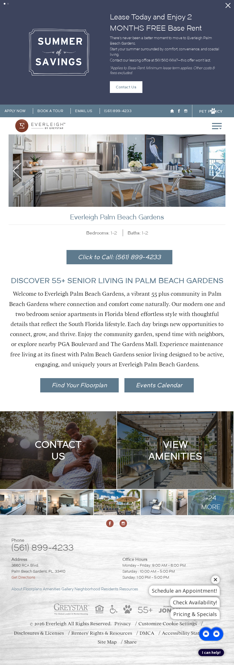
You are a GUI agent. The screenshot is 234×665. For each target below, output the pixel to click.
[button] (4, 4)
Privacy (122, 598)
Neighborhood (87, 563)
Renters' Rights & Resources (101, 607)
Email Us (83, 85)
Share (130, 616)
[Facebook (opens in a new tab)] (178, 85)
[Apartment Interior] (23, 476)
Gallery (67, 563)
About (16, 563)
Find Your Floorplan (79, 359)
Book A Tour (50, 85)
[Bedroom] (70, 476)
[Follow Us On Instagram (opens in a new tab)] (124, 497)
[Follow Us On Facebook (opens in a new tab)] (110, 497)
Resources (128, 563)
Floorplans (32, 563)
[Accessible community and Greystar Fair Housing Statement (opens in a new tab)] (114, 583)
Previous (17, 144)
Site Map (107, 616)
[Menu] (216, 99)
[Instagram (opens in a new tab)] (185, 85)
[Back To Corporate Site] (172, 85)
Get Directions (23, 551)
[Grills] (117, 476)
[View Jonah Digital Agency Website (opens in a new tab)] (169, 583)
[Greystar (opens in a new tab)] (72, 583)
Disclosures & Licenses (39, 607)
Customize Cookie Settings (167, 598)
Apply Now (15, 85)
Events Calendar (159, 359)
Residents (109, 563)
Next (216, 144)
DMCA (147, 607)
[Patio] (164, 476)
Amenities (51, 563)
